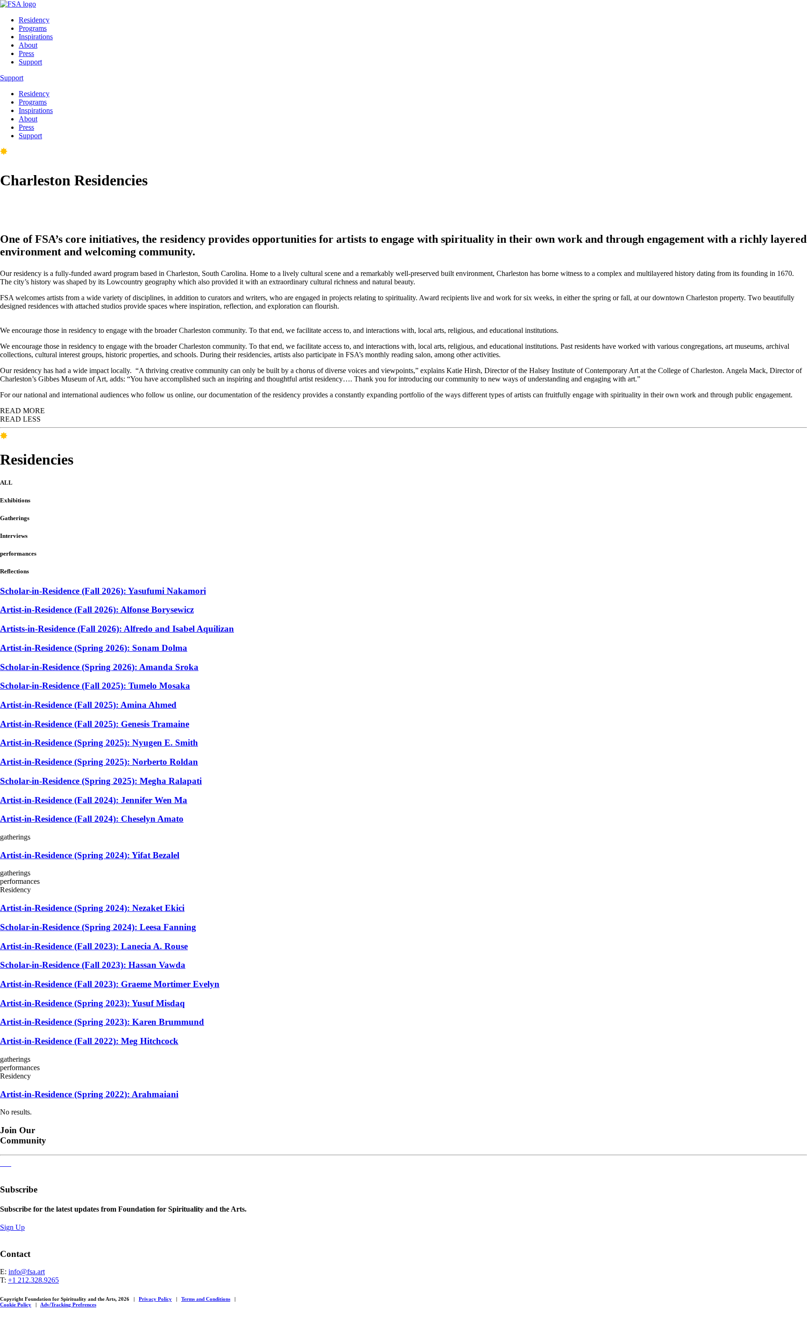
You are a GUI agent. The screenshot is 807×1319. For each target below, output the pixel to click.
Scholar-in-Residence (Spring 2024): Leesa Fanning (98, 927)
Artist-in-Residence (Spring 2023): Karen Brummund (102, 1022)
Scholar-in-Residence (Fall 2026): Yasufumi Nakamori (103, 591)
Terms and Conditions (205, 1299)
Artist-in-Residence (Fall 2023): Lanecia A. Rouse (94, 946)
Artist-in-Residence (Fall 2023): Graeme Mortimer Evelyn (109, 984)
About (28, 45)
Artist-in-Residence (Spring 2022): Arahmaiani (89, 1094)
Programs (33, 28)
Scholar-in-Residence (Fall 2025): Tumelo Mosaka (95, 686)
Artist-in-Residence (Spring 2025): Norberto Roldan (99, 762)
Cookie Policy (15, 1304)
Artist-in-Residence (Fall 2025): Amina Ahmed (88, 705)
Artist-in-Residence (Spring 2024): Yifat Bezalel (89, 855)
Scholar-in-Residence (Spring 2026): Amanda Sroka (99, 667)
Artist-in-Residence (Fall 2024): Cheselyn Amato (92, 819)
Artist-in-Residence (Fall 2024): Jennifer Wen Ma (93, 800)
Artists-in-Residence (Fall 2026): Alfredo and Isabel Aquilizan (117, 629)
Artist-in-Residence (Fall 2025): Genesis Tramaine (94, 724)
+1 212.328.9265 (33, 1280)
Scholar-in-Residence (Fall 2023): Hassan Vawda (92, 965)
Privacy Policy (155, 1299)
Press (26, 53)
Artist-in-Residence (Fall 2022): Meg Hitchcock (89, 1041)
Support (30, 62)
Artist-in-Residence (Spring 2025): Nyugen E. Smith (99, 743)
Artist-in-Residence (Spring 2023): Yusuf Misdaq (92, 1003)
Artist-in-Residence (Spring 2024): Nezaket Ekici (92, 908)
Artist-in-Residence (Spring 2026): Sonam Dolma (93, 648)
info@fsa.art (26, 1272)
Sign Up (12, 1227)
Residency (34, 20)
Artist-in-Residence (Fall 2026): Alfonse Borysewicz (97, 609)
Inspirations (36, 37)
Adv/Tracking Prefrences (68, 1304)
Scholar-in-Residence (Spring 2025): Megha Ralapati (101, 781)
